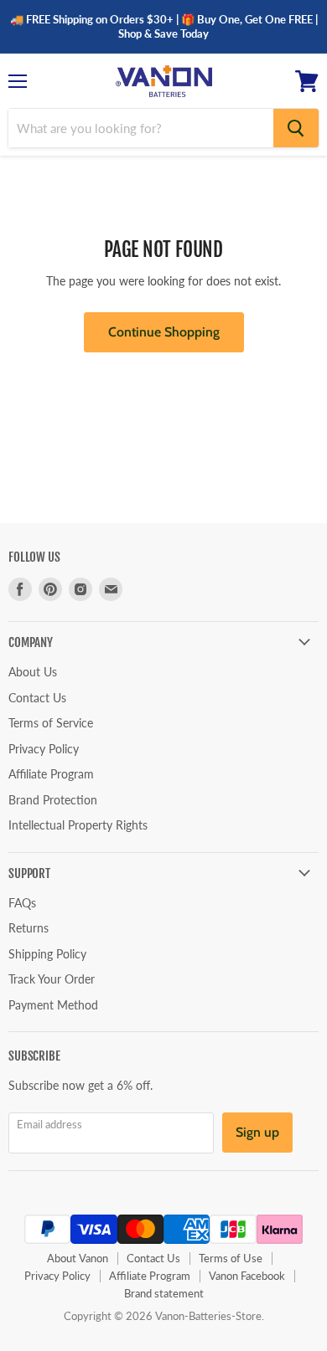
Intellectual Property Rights (78, 825)
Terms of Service (50, 723)
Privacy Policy (43, 749)
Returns (28, 928)
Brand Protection (52, 800)
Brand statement (164, 1293)
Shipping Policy (47, 954)
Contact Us (37, 698)
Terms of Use (230, 1258)
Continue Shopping (164, 332)
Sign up (257, 1132)
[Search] (296, 128)
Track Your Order (51, 979)
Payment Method (53, 1005)
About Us (32, 672)
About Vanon (77, 1258)
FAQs (22, 903)
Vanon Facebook (247, 1275)
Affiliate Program (51, 774)
